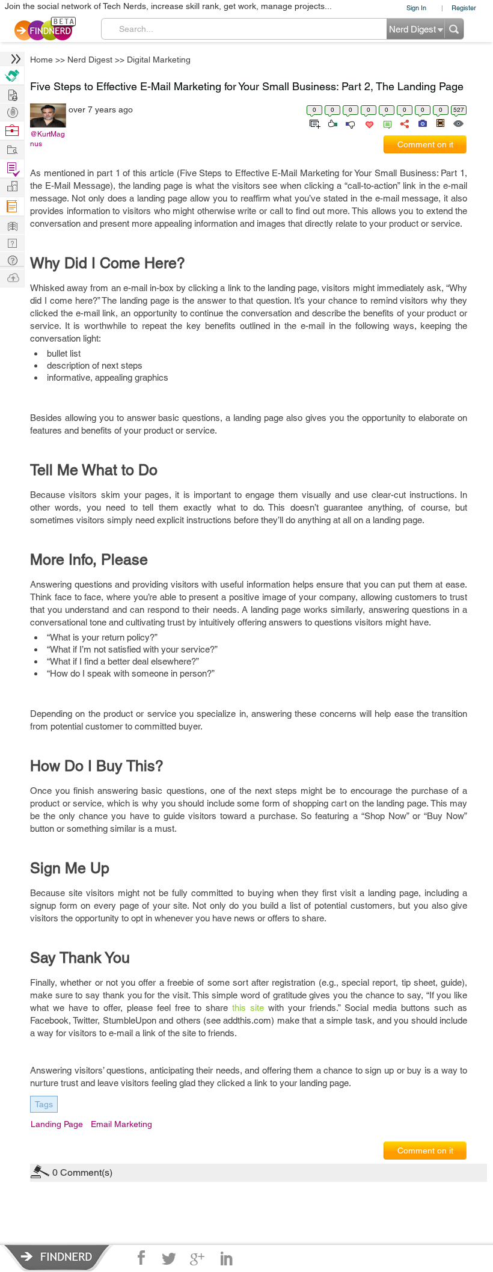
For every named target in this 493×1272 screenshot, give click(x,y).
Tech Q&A (313, 753)
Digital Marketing (361, 541)
